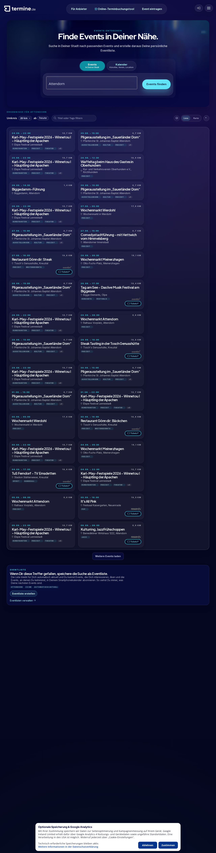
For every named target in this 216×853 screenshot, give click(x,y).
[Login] (199, 8)
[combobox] (88, 84)
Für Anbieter (79, 8)
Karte (196, 118)
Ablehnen (147, 845)
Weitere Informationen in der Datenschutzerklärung (68, 846)
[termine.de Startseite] (20, 10)
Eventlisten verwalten (21, 600)
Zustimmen (168, 845)
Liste (186, 118)
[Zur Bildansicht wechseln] (206, 118)
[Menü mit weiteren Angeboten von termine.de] (209, 8)
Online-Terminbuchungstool (116, 8)
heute (43, 118)
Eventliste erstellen (23, 593)
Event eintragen (152, 8)
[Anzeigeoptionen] (177, 118)
